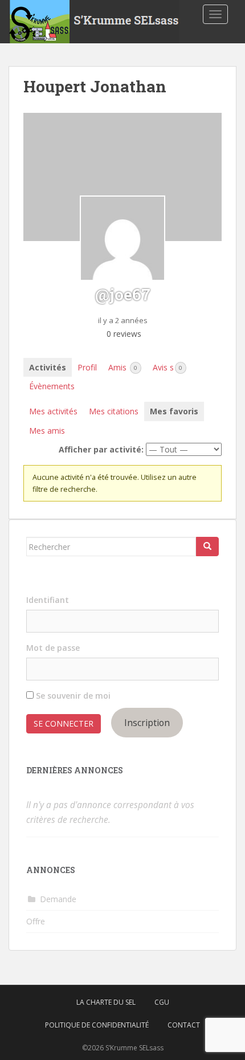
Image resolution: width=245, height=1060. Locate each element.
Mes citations (113, 411)
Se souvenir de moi (72, 695)
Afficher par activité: (101, 449)
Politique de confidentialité (97, 1025)
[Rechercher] (207, 546)
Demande (58, 899)
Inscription (147, 722)
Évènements (52, 386)
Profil (87, 367)
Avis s (167, 367)
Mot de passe (53, 647)
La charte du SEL (106, 1002)
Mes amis (47, 430)
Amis (122, 367)
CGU (161, 1002)
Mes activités (53, 411)
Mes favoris (174, 411)
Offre (35, 921)
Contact (184, 1025)
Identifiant (47, 599)
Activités (47, 367)
